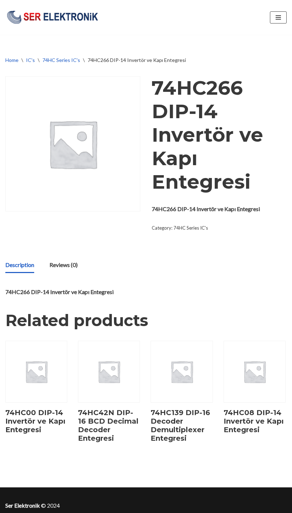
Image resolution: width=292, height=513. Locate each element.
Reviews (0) (63, 264)
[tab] (19, 265)
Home (12, 60)
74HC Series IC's (61, 60)
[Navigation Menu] (278, 17)
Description (19, 264)
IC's (30, 60)
